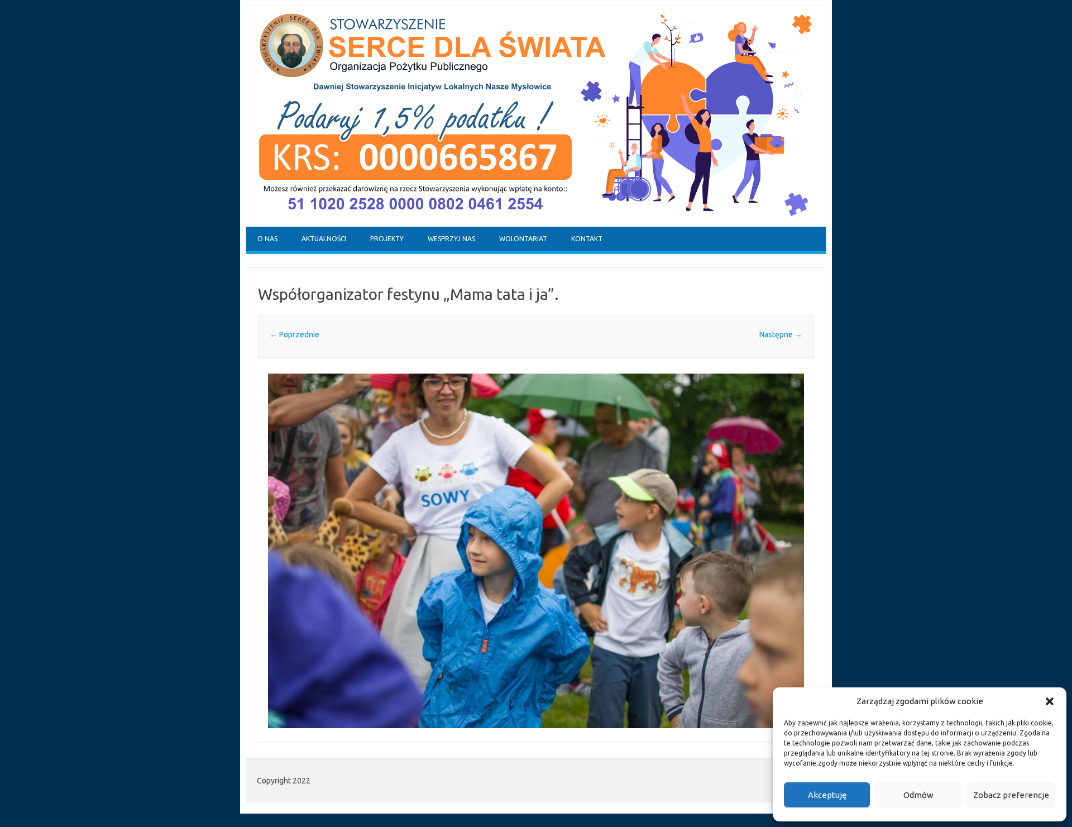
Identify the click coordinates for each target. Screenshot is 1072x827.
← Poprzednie (294, 334)
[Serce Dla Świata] (536, 223)
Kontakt (586, 238)
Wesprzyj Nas (451, 238)
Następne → (780, 334)
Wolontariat (523, 238)
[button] (1049, 701)
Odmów (918, 795)
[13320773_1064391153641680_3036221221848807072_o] (536, 551)
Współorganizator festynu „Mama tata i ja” (406, 294)
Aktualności (324, 238)
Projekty (387, 238)
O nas (267, 238)
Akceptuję (827, 795)
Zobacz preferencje (1011, 795)
